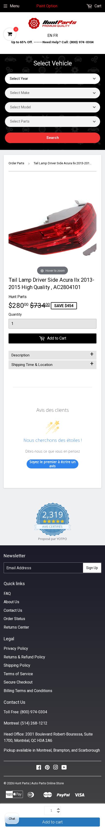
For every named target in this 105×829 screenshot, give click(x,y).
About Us (11, 602)
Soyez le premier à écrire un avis (53, 463)
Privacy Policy (16, 648)
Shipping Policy (17, 665)
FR (55, 35)
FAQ (7, 593)
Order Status (14, 618)
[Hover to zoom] (52, 227)
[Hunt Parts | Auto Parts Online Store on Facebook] (38, 768)
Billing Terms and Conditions (28, 690)
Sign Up (92, 568)
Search (52, 137)
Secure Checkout (18, 682)
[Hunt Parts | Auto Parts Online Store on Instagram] (55, 768)
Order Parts (16, 163)
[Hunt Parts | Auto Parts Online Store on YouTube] (64, 768)
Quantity (15, 314)
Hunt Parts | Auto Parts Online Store (39, 783)
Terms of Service (18, 674)
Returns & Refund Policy (24, 657)
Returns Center (16, 627)
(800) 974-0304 (33, 712)
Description (52, 354)
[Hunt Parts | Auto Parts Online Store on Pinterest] (47, 768)
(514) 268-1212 (34, 723)
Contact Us (13, 610)
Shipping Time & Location (52, 363)
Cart (97, 6)
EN (50, 35)
